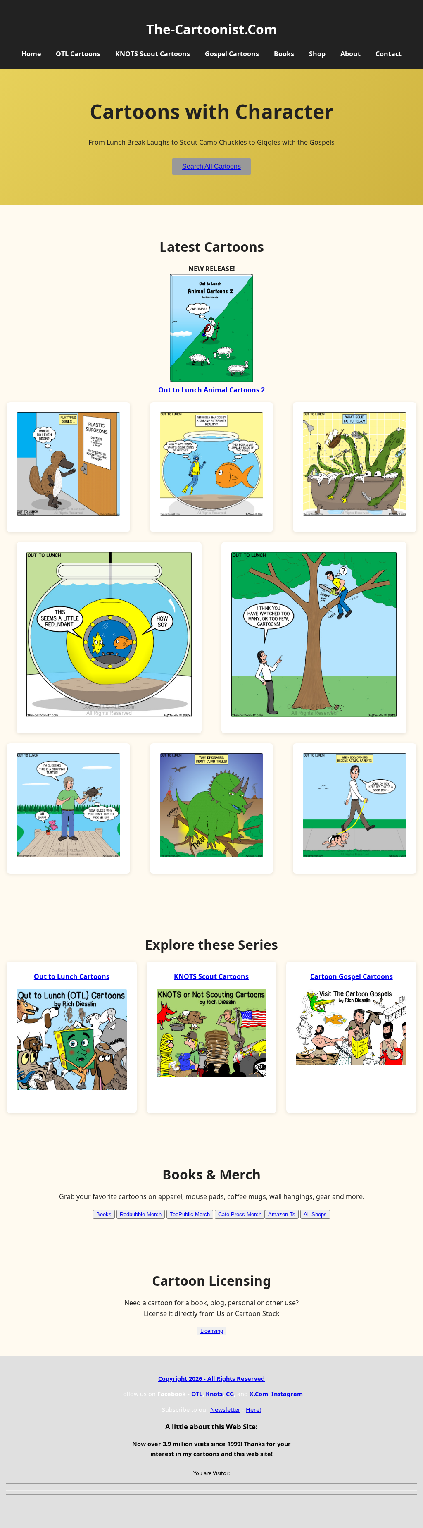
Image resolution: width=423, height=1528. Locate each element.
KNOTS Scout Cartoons (152, 53)
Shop (317, 53)
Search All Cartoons (211, 166)
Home (31, 53)
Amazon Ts (281, 1214)
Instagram (287, 1394)
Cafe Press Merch (239, 1214)
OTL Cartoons (78, 53)
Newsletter (225, 1409)
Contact (388, 53)
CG (230, 1394)
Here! (253, 1409)
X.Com (259, 1394)
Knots (214, 1394)
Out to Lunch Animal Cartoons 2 (211, 389)
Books (284, 53)
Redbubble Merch (141, 1214)
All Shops (315, 1214)
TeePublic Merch (190, 1214)
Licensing (211, 1331)
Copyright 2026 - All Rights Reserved (211, 1378)
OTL (196, 1394)
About (350, 53)
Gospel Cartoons (232, 53)
